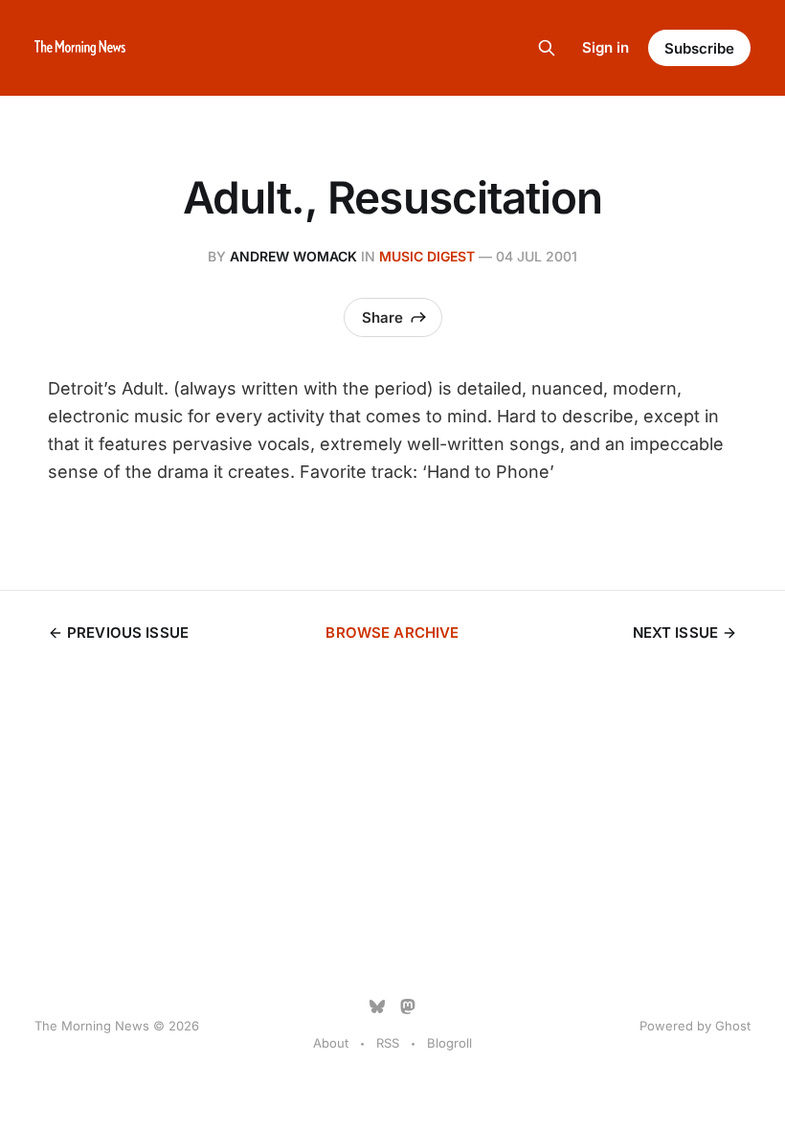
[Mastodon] (407, 1006)
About (330, 1043)
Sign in (605, 47)
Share (382, 317)
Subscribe (699, 48)
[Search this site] (546, 48)
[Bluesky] (377, 1006)
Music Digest (427, 256)
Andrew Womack (293, 256)
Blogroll (449, 1043)
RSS (387, 1043)
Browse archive (392, 632)
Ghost (733, 1025)
